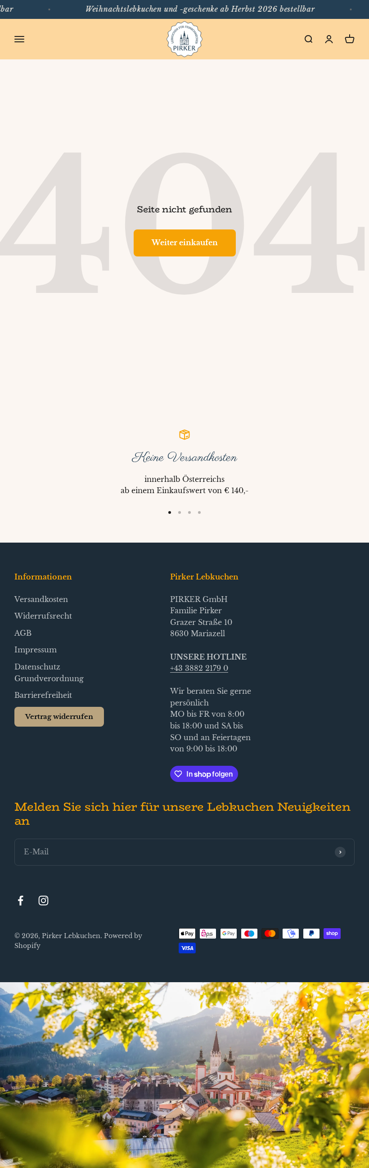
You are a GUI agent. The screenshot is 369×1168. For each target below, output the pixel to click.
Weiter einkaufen (185, 242)
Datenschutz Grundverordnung (49, 672)
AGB (23, 633)
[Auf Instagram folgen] (43, 900)
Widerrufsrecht (43, 615)
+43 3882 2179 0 (199, 668)
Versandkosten (41, 599)
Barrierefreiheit (43, 695)
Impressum (35, 649)
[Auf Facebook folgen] (20, 900)
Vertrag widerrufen (59, 716)
